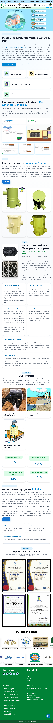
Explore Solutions (22, 65)
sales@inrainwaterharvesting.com (8, 7)
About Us (30, 675)
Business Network (47, 1)
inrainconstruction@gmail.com (35, 697)
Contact (31, 1)
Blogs (37, 1)
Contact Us (30, 678)
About (9, 1)
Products (15, 1)
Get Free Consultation (9, 64)
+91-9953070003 (28, 7)
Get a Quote (49, 7)
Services (23, 1)
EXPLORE (6, 181)
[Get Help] (48, 716)
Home (3, 1)
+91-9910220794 (21, 7)
